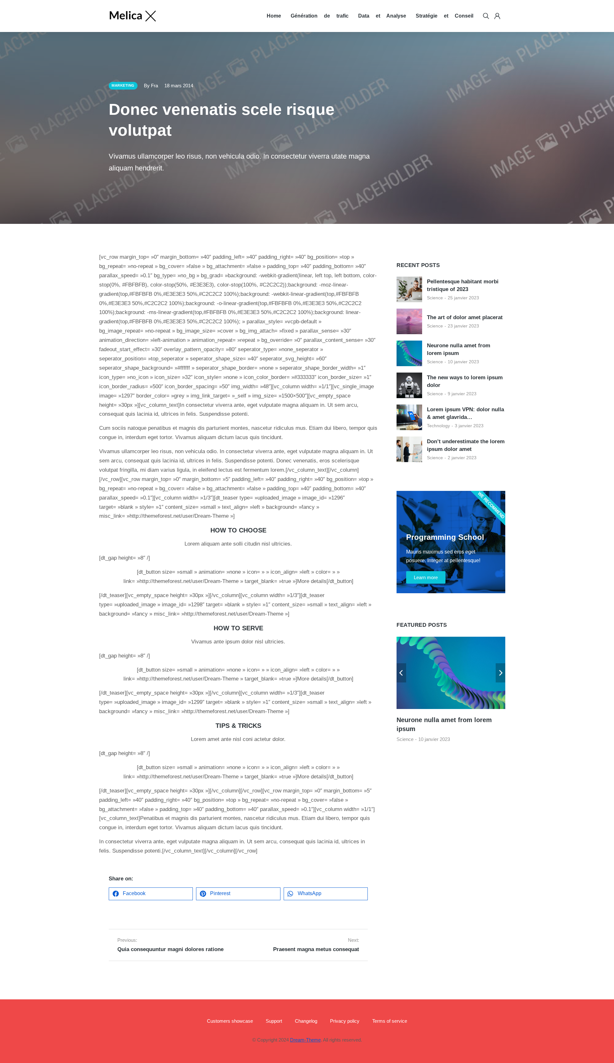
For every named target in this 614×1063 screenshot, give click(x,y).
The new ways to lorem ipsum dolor (465, 381)
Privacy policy (344, 1021)
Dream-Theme (305, 1040)
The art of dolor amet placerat (465, 317)
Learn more (426, 577)
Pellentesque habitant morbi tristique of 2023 (463, 285)
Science (435, 297)
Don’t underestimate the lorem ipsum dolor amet (466, 445)
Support (274, 1021)
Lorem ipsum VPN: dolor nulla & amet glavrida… (465, 413)
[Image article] (409, 289)
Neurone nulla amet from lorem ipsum (458, 349)
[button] (151, 893)
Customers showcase (230, 1021)
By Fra (151, 85)
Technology (438, 425)
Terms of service (389, 1021)
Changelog (306, 1021)
